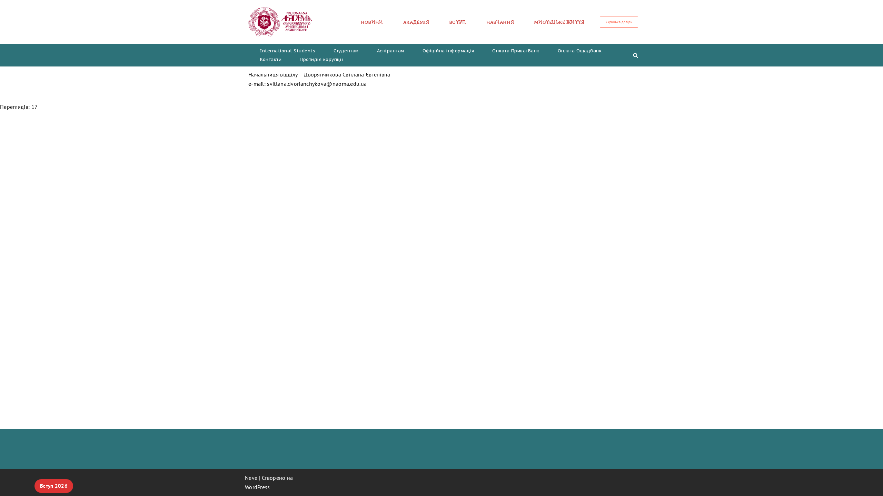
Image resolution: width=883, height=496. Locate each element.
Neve (251, 477)
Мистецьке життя (559, 22)
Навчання (500, 22)
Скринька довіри (619, 22)
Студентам (346, 51)
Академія (416, 22)
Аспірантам (390, 51)
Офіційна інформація (448, 51)
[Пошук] (635, 55)
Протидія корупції (322, 59)
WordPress (257, 487)
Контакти (270, 59)
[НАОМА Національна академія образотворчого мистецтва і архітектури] (281, 22)
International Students (287, 51)
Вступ (457, 22)
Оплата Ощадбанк (580, 51)
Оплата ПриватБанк (515, 51)
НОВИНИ (372, 22)
